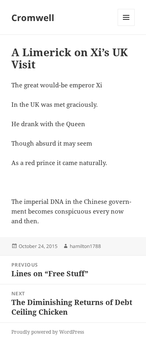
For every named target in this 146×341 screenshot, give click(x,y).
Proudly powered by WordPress (47, 331)
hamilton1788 (85, 246)
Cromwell (32, 17)
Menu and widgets (126, 25)
